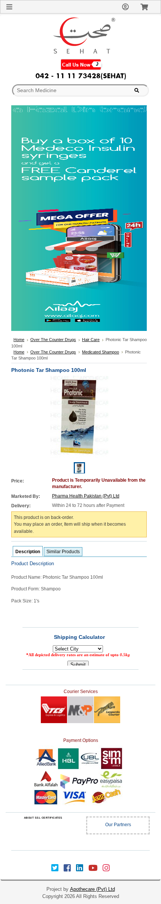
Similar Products (63, 551)
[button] (43, 832)
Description (27, 551)
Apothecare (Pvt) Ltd (92, 889)
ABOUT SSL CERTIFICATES (43, 817)
